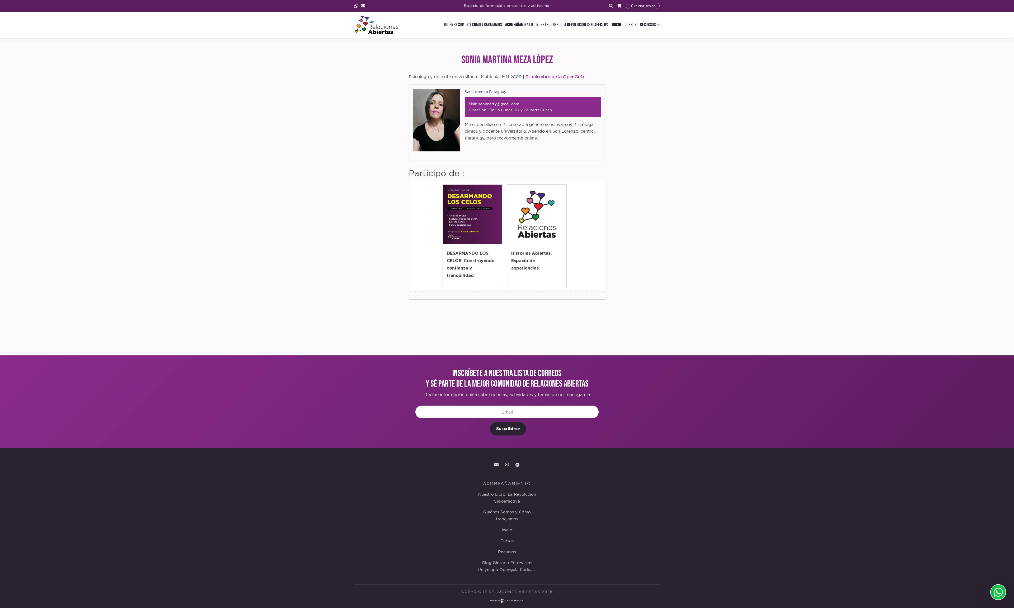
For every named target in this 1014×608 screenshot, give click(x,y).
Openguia (509, 570)
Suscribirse (508, 428)
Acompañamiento (519, 24)
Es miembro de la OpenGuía (554, 76)
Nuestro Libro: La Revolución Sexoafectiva (572, 24)
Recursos (507, 552)
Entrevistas (521, 563)
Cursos (630, 24)
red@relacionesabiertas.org (496, 465)
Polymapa (488, 570)
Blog (486, 563)
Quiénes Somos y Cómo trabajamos (473, 24)
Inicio (616, 24)
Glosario (501, 563)
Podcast (528, 570)
